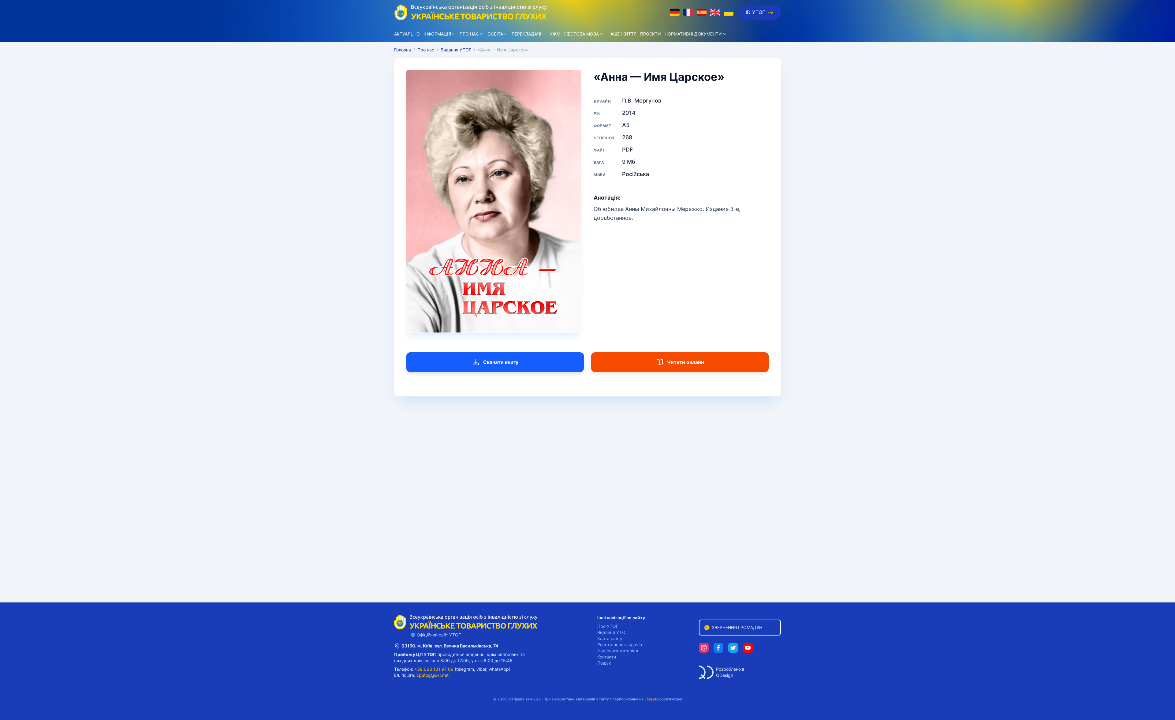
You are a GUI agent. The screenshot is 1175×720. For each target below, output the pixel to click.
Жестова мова (581, 33)
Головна (402, 49)
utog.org (651, 699)
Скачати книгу (500, 362)
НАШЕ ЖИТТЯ (621, 33)
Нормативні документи (693, 33)
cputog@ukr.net (432, 675)
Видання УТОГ (456, 49)
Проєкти (650, 33)
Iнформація (437, 33)
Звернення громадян (737, 627)
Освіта (495, 33)
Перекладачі (526, 33)
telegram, (465, 669)
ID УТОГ (755, 12)
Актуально (407, 33)
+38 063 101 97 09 (433, 669)
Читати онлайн (685, 362)
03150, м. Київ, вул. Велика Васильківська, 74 (449, 645)
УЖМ (555, 33)
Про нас (469, 33)
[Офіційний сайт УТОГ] (470, 12)
